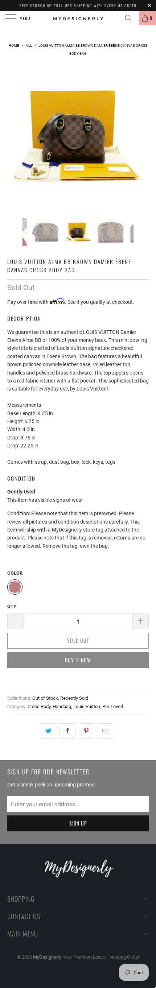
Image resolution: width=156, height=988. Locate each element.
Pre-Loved (112, 706)
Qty (11, 606)
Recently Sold (74, 698)
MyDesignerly (47, 957)
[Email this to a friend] (105, 731)
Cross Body (39, 706)
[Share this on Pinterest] (86, 731)
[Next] (141, 136)
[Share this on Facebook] (67, 731)
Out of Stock (45, 698)
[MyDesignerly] (78, 18)
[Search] (130, 18)
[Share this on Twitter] (48, 731)
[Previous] (14, 136)
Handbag (62, 706)
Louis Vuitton (86, 706)
